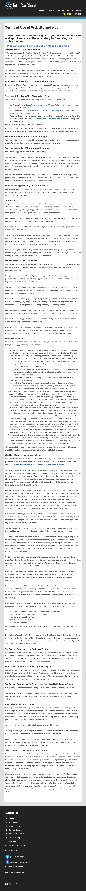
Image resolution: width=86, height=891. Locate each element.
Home (41, 10)
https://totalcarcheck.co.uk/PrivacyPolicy (42, 105)
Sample (50, 10)
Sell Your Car (14, 822)
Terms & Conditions (17, 834)
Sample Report (15, 830)
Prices (61, 10)
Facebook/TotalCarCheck (20, 862)
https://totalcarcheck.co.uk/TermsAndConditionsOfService (43, 119)
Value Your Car (15, 826)
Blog (78, 10)
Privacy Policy (14, 838)
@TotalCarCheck (17, 857)
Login (78, 14)
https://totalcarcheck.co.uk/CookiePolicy (42, 111)
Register (67, 14)
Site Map (12, 841)
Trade (70, 10)
